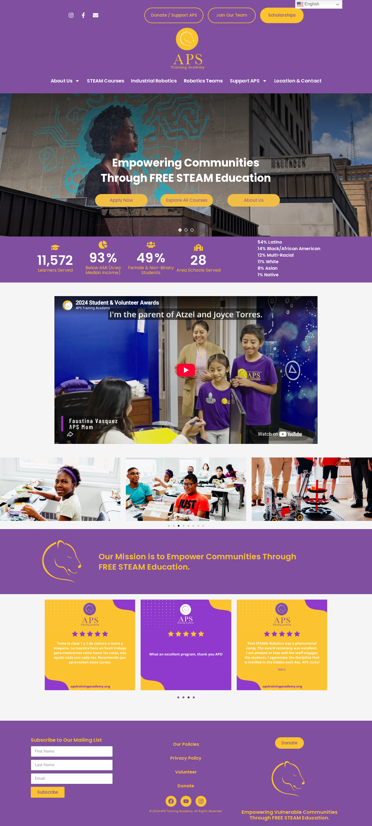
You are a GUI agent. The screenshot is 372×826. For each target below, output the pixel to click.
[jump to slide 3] (192, 230)
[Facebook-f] (83, 15)
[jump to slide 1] (180, 230)
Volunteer (186, 772)
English (311, 4)
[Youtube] (186, 801)
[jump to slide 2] (186, 230)
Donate (186, 786)
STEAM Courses (105, 80)
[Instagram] (71, 15)
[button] (4, 489)
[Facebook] (171, 801)
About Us (61, 80)
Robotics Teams (203, 80)
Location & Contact (298, 80)
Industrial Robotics (153, 80)
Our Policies (186, 744)
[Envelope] (95, 15)
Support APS (245, 80)
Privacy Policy (186, 758)
